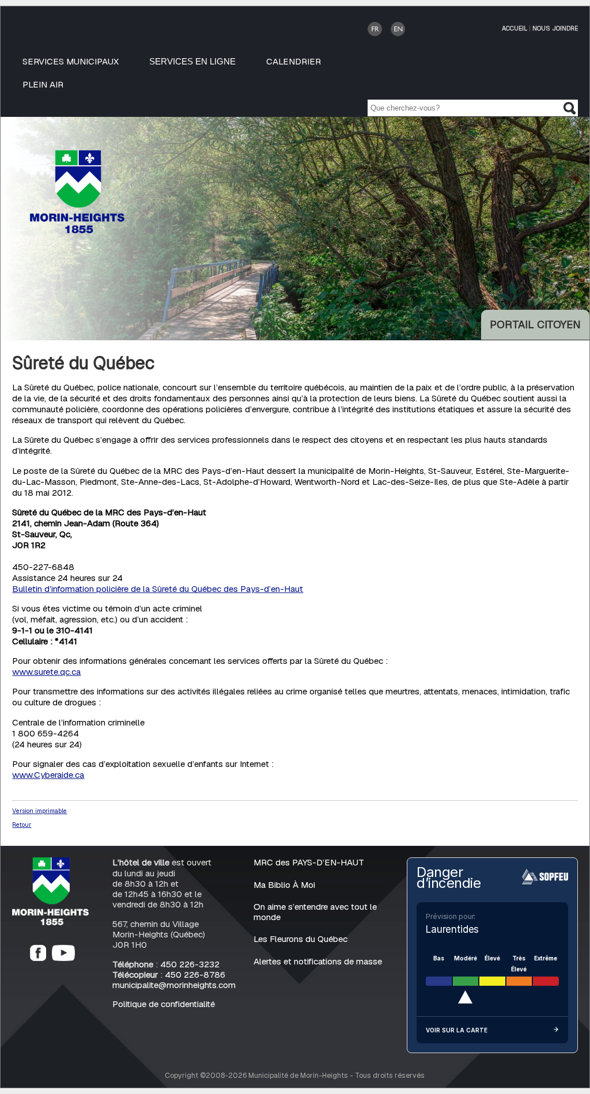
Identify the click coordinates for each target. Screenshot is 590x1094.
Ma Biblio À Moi (284, 884)
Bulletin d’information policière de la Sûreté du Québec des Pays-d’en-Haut (157, 588)
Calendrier (293, 61)
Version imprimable (39, 811)
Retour (21, 824)
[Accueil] (50, 922)
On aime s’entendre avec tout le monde (315, 911)
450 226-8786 (195, 974)
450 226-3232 (190, 964)
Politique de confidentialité (163, 1003)
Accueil (514, 28)
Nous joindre (555, 28)
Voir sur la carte (456, 1030)
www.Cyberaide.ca (48, 774)
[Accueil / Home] (77, 230)
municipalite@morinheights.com (174, 984)
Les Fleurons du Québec (300, 938)
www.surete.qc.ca (46, 671)
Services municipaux (70, 61)
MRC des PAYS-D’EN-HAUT (309, 862)
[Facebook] (38, 957)
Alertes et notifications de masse (318, 961)
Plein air (42, 84)
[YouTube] (63, 957)
